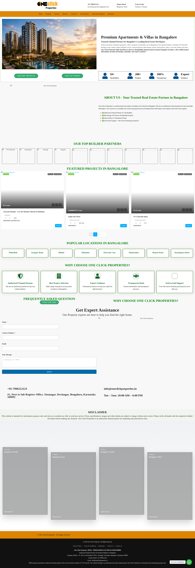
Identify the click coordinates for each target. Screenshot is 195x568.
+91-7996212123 (93, 4)
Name (4, 322)
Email (4, 344)
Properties (48, 14)
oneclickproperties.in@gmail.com (98, 7)
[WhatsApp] (156, 535)
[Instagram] (152, 535)
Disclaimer (111, 14)
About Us (65, 14)
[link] (32, 189)
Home (40, 14)
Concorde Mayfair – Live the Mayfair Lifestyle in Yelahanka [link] (24, 212)
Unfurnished (57, 174)
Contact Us (74, 14)
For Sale (50, 174)
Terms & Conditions (90, 546)
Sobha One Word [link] (74, 217)
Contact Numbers (9, 333)
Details (58, 225)
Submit (49, 372)
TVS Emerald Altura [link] (140, 217)
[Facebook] (148, 535)
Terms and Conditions (98, 14)
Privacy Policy (84, 14)
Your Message (7, 355)
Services (56, 14)
